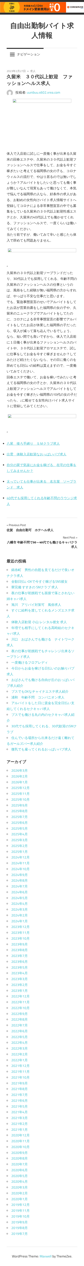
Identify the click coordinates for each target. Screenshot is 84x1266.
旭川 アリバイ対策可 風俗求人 (36, 604)
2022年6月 (19, 1031)
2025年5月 (19, 828)
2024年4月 (19, 903)
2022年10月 (20, 1007)
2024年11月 (20, 863)
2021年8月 (19, 1088)
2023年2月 (19, 984)
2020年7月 (19, 1164)
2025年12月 (20, 787)
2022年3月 (19, 1048)
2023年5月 (19, 967)
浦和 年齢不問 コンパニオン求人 (37, 697)
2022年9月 (19, 1013)
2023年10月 (20, 938)
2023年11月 (20, 932)
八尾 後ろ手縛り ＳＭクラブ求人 (33, 443)
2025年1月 (19, 851)
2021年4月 (19, 1112)
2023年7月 (19, 955)
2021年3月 (19, 1117)
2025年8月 (19, 811)
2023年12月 (20, 926)
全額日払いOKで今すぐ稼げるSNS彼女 (39, 581)
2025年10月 (20, 799)
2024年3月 (19, 909)
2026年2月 (19, 776)
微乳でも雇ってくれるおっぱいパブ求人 (41, 749)
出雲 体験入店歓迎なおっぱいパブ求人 (36, 454)
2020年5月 (19, 1175)
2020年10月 (20, 1146)
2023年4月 (19, 973)
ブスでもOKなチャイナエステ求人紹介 (40, 691)
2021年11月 (20, 1071)
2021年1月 (19, 1129)
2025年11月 (20, 793)
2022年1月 (19, 1060)
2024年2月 (19, 915)
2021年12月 (20, 1065)
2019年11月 (20, 1210)
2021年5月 (19, 1106)
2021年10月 (20, 1077)
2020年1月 (19, 1199)
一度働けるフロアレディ (29, 662)
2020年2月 (19, 1193)
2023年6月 (19, 961)
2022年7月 (19, 1025)
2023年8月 (19, 949)
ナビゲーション (28, 54)
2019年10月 (20, 1216)
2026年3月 (19, 770)
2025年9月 (19, 805)
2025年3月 (19, 840)
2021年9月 (19, 1083)
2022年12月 (20, 996)
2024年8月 (19, 880)
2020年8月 (19, 1158)
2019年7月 (19, 1233)
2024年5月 (19, 898)
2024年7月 (19, 886)
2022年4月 (19, 1042)
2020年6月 (19, 1170)
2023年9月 (19, 944)
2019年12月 (20, 1204)
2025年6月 (19, 822)
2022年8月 (19, 1019)
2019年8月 (19, 1227)
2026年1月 (19, 782)
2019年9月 (19, 1222)
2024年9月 (19, 874)
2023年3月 (19, 978)
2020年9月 (19, 1152)
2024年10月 (20, 869)
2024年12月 (20, 857)
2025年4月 (19, 834)
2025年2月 (19, 845)
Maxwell (46, 1256)
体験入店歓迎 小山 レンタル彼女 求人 (39, 622)
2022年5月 (19, 1036)
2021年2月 (19, 1123)
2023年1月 (19, 990)
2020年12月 (20, 1135)
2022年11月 (20, 1002)
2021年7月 (19, 1094)
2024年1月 (19, 921)
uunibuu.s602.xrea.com (43, 92)
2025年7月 (19, 816)
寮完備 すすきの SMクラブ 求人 (34, 587)
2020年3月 (19, 1187)
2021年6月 (19, 1100)
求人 (33, 71)
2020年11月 (20, 1141)
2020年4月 (19, 1181)
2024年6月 (19, 892)
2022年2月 (19, 1054)
